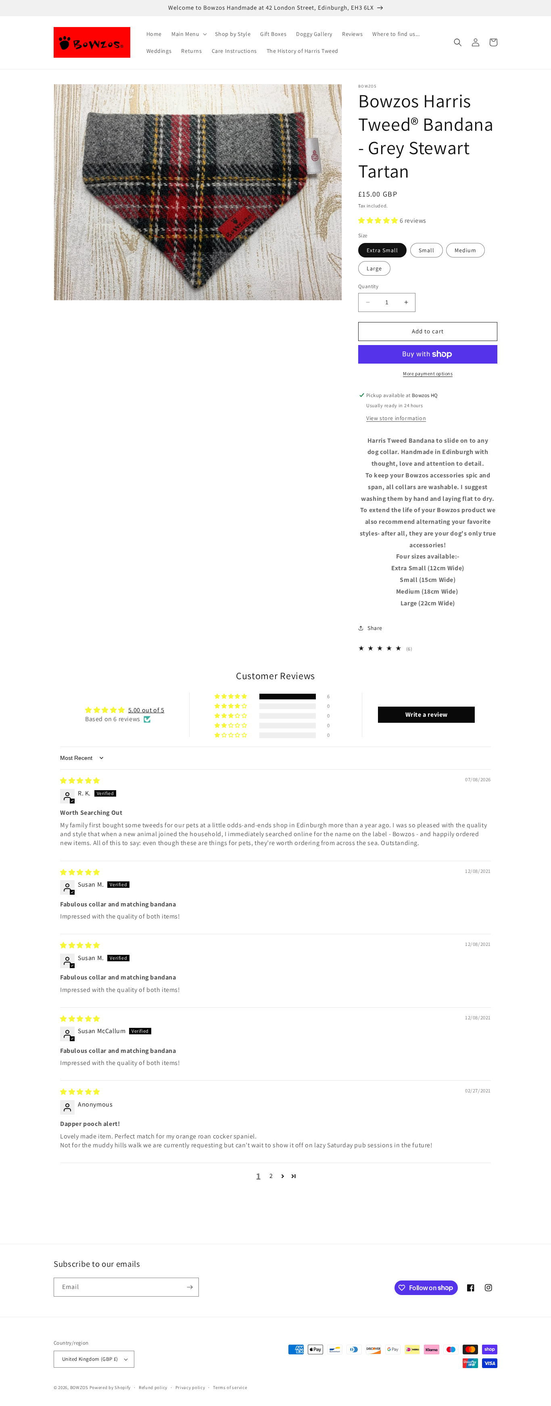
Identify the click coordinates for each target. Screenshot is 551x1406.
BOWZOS (79, 1387)
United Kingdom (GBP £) (90, 1359)
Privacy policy (190, 1387)
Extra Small (382, 250)
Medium (465, 250)
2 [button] (271, 1176)
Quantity (368, 286)
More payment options (428, 373)
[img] (80, 780)
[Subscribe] (189, 1287)
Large (374, 268)
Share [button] (374, 628)
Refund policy (153, 1387)
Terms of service (230, 1387)
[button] (188, 33)
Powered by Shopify (110, 1387)
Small (426, 250)
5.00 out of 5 (146, 710)
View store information (396, 418)
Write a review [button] (426, 714)
